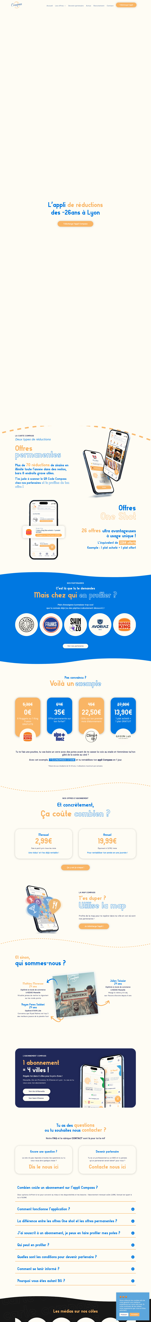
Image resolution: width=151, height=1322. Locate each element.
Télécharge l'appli (126, 5)
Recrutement (99, 6)
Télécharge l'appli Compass (75, 224)
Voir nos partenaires (75, 646)
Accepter (134, 1314)
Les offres (59, 6)
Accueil (50, 6)
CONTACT (77, 1138)
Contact (110, 6)
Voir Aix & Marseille (37, 1091)
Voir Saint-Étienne (36, 1098)
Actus (88, 6)
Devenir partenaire (76, 6)
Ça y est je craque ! (75, 867)
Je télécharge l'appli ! (94, 926)
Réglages (124, 1314)
